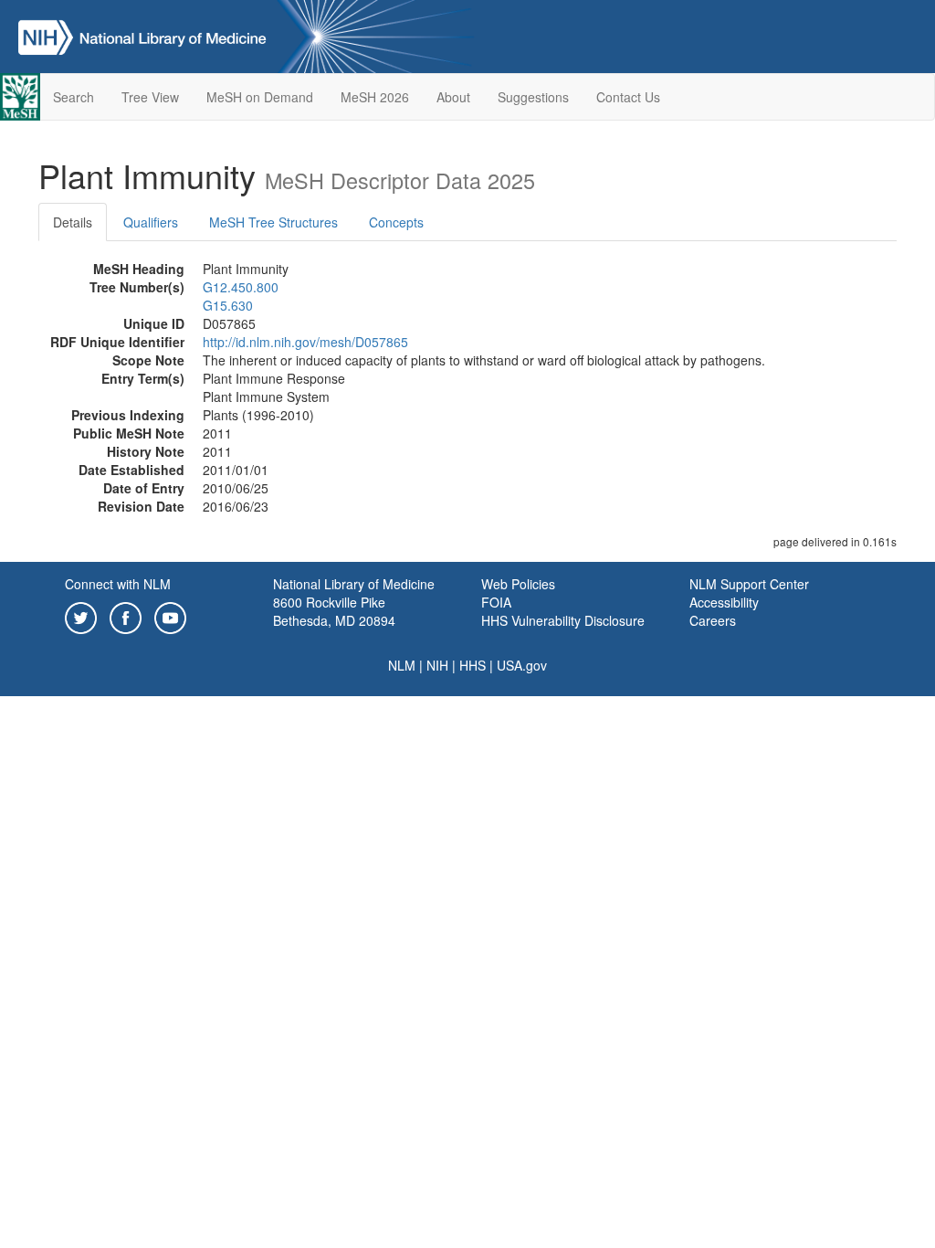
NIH (437, 665)
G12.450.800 (240, 287)
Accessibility (724, 602)
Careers (712, 620)
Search (73, 97)
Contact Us (628, 97)
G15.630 (228, 305)
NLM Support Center (749, 584)
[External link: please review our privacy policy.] (81, 616)
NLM (401, 665)
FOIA (496, 602)
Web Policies (518, 584)
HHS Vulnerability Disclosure (563, 620)
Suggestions (533, 97)
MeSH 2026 (375, 97)
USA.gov (522, 665)
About (453, 97)
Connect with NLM (118, 584)
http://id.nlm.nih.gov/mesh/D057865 (305, 342)
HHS (472, 665)
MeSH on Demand (259, 97)
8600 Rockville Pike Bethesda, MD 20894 (334, 611)
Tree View (150, 97)
